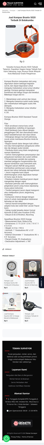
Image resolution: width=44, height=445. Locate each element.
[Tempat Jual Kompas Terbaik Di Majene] (32, 301)
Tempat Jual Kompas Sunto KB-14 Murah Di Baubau (11, 283)
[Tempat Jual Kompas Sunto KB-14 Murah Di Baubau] (11, 268)
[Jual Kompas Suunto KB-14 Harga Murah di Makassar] (11, 301)
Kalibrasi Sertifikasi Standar (19, 386)
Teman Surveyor (31, 433)
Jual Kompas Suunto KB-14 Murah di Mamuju (31, 283)
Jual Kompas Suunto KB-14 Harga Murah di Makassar (11, 316)
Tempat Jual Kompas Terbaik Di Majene (31, 316)
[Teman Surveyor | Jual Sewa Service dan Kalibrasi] (12, 4)
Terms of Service (27, 437)
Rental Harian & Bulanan (19, 379)
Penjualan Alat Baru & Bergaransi (19, 375)
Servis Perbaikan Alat (19, 382)
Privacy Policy (15, 437)
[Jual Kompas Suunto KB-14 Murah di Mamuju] (32, 268)
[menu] (40, 4)
